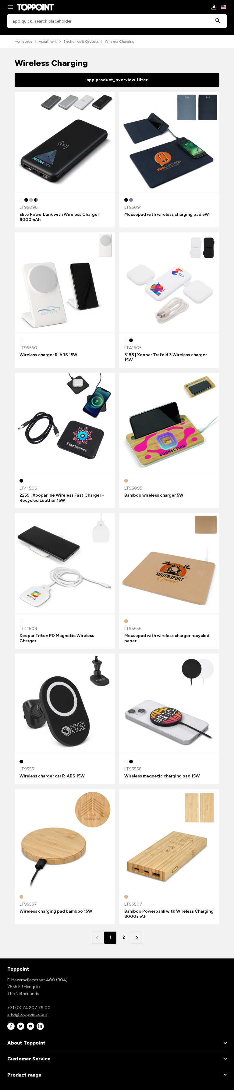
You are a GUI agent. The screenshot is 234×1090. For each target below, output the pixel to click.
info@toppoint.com (27, 1014)
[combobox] (117, 21)
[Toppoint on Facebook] (11, 1026)
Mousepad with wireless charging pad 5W (166, 214)
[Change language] (224, 7)
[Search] (218, 21)
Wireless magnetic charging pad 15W (162, 776)
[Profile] (214, 7)
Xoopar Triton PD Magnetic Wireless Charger (57, 638)
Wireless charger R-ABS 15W (48, 354)
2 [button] (123, 937)
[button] (137, 938)
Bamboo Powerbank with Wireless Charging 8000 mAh (169, 914)
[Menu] (10, 7)
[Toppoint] (35, 7)
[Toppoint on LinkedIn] (40, 1026)
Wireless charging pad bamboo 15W (56, 911)
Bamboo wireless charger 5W (153, 495)
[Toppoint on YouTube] (30, 1026)
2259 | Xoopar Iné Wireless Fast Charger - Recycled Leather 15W (62, 498)
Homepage (23, 41)
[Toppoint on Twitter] (20, 1026)
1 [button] (110, 937)
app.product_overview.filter (117, 79)
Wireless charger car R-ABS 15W (52, 776)
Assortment (48, 41)
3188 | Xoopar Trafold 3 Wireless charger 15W (165, 357)
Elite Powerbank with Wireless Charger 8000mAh (59, 217)
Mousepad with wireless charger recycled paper (166, 638)
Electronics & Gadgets (80, 41)
